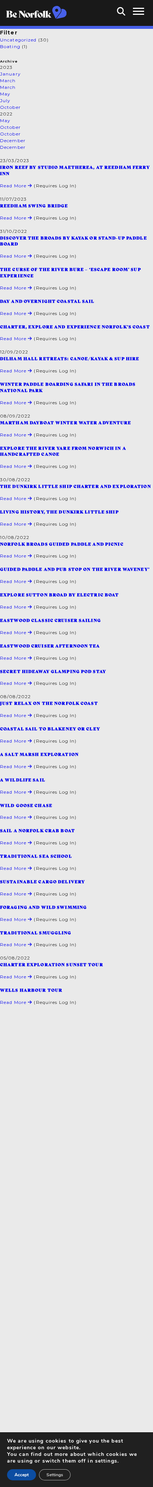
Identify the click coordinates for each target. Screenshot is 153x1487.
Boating (10, 46)
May (5, 94)
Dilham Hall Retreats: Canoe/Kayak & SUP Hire (69, 358)
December (13, 140)
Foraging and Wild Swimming (43, 907)
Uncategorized (18, 40)
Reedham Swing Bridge (34, 205)
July (5, 100)
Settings (54, 1475)
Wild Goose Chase (26, 805)
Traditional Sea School (36, 856)
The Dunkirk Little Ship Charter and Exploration (75, 486)
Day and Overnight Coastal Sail (47, 301)
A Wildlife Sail (22, 780)
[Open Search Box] (121, 11)
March (8, 80)
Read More (14, 185)
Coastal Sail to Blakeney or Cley (50, 728)
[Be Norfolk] (36, 13)
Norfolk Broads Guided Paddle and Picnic (62, 544)
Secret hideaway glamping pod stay (53, 671)
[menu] (138, 11)
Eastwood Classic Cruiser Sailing (50, 620)
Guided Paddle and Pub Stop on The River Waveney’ (75, 569)
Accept (21, 1475)
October (10, 107)
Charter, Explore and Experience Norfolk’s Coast (75, 326)
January (10, 74)
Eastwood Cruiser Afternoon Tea (50, 646)
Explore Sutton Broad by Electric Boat (59, 594)
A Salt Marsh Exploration (39, 754)
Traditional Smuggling (36, 932)
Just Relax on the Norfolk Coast (49, 703)
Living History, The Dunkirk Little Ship (59, 512)
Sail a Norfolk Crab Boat (37, 830)
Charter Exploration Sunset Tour (51, 964)
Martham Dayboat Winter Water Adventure (65, 422)
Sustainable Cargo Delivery (42, 881)
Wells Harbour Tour (31, 990)
